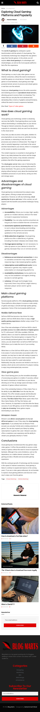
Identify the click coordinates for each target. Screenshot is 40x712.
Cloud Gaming (11, 479)
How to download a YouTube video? (14, 536)
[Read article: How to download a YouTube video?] (20, 521)
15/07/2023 (23, 20)
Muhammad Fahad (30, 707)
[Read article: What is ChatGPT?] (20, 589)
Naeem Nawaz (12, 20)
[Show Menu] (2, 3)
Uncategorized (10, 8)
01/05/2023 (5, 607)
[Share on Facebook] (12, 46)
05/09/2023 (5, 538)
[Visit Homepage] (20, 3)
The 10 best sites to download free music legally (19, 570)
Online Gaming (23, 479)
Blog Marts (11, 707)
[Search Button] (38, 3)
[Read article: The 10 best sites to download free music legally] (20, 555)
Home (3, 8)
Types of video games (16, 106)
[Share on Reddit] (33, 46)
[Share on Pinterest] (22, 46)
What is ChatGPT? (8, 604)
